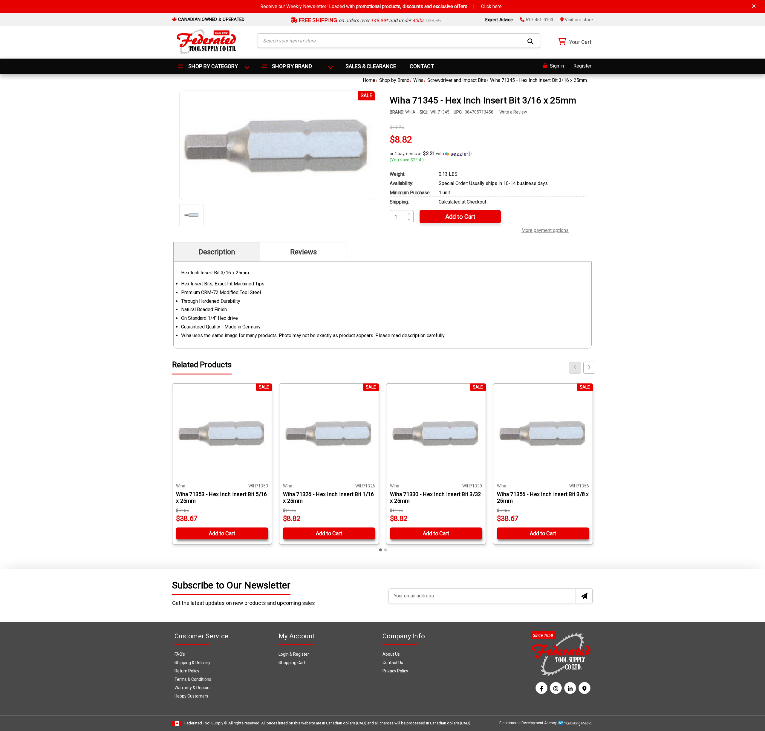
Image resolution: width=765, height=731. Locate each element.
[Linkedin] (570, 688)
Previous (575, 368)
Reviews (303, 252)
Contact (422, 66)
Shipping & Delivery (192, 662)
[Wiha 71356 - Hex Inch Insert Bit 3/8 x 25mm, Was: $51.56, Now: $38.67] (543, 433)
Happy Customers (191, 696)
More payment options (545, 229)
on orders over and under (369, 20)
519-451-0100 (538, 19)
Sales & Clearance (370, 66)
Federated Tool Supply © (205, 723)
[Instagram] (556, 688)
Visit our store (578, 19)
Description (216, 252)
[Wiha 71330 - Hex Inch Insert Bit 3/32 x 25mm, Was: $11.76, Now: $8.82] (436, 433)
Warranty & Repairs (193, 687)
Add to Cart (222, 533)
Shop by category (212, 66)
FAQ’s (180, 654)
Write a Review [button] (513, 112)
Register (582, 66)
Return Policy (187, 671)
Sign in (556, 66)
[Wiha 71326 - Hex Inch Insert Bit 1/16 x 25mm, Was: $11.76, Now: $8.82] (329, 433)
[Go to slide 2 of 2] (385, 549)
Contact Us (392, 662)
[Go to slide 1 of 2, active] (380, 549)
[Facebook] (541, 688)
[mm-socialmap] (584, 688)
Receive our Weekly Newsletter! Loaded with (381, 6)
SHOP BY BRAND (291, 66)
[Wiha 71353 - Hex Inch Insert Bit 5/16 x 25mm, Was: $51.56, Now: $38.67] (222, 433)
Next (589, 368)
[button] (488, 154)
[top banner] (754, 6)
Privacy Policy (395, 671)
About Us (391, 654)
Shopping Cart (292, 662)
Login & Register (294, 654)
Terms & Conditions (193, 679)
